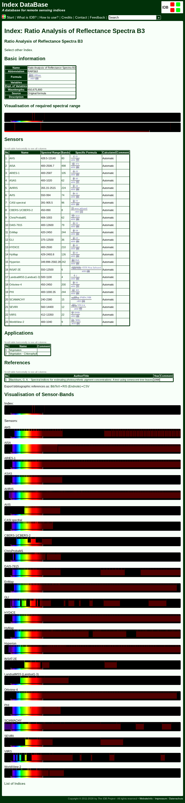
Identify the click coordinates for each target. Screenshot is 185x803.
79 (62, 225)
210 (63, 247)
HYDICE (14, 247)
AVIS (12, 195)
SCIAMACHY (17, 299)
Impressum (161, 798)
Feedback (97, 17)
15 (62, 299)
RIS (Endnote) (71, 386)
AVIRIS (13, 187)
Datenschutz (176, 798)
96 (62, 202)
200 (63, 284)
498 (63, 165)
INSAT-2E (15, 269)
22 (62, 314)
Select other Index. (18, 50)
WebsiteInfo (146, 798)
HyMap (13, 254)
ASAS (12, 180)
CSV (86, 386)
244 (63, 232)
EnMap (13, 232)
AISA (12, 165)
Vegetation (15, 350)
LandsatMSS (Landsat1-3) (24, 277)
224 (63, 187)
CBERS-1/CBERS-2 (21, 210)
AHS (12, 158)
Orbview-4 (15, 284)
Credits (66, 17)
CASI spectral (17, 202)
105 (63, 173)
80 (62, 158)
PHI (11, 292)
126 (63, 254)
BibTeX (55, 386)
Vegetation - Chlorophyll (23, 353)
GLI (11, 239)
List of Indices (14, 783)
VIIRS (12, 314)
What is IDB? (27, 17)
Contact (81, 17)
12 (62, 306)
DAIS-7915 (15, 225)
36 (62, 239)
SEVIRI (13, 306)
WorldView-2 (16, 321)
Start (10, 17)
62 (62, 180)
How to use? (49, 17)
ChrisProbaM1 (17, 217)
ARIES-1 (14, 173)
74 (62, 195)
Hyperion (14, 261)
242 (63, 261)
